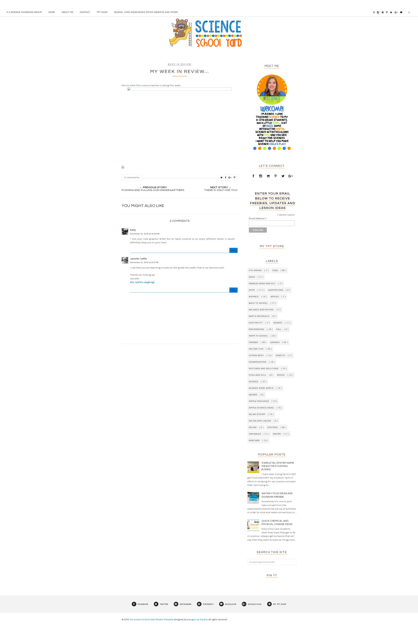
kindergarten (257, 362)
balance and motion (261, 310)
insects (280, 355)
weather (254, 440)
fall (278, 329)
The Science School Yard (142, 619)
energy (277, 323)
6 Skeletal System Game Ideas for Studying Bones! (278, 466)
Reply (233, 250)
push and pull (257, 375)
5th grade (255, 270)
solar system (257, 414)
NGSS (252, 277)
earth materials (259, 316)
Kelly (133, 230)
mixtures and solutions (263, 368)
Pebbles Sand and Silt (262, 283)
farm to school (258, 336)
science (253, 382)
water (277, 434)
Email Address (258, 218)
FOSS (275, 270)
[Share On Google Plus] (230, 177)
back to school (258, 303)
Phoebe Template (164, 619)
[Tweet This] (221, 177)
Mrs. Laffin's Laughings (142, 282)
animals (253, 297)
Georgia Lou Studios (197, 619)
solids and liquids (260, 421)
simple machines (259, 401)
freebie (253, 342)
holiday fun (256, 349)
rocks (281, 375)
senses (253, 395)
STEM (252, 290)
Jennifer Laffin (138, 258)
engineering (256, 329)
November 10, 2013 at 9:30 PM (144, 234)
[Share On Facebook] (225, 177)
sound (253, 427)
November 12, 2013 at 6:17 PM (144, 262)
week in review (180, 64)
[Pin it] (234, 177)
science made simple (261, 388)
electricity (256, 323)
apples (275, 297)
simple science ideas (261, 408)
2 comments (131, 177)
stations (272, 427)
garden (275, 342)
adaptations (275, 290)
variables (255, 434)
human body (256, 355)
